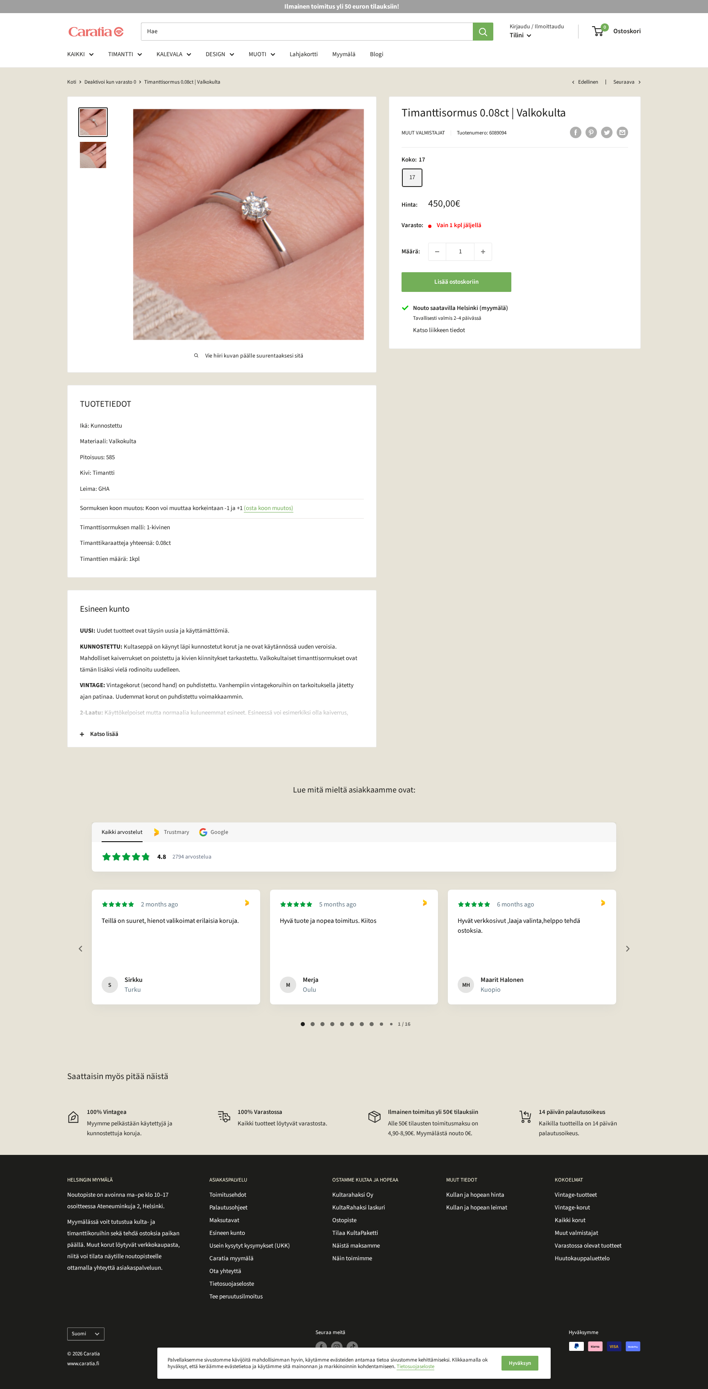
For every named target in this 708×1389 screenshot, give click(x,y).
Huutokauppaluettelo (582, 1258)
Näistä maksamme (356, 1245)
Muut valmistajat (423, 133)
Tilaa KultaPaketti (355, 1233)
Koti (71, 82)
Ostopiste (344, 1220)
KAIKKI (76, 54)
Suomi (79, 1333)
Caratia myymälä (231, 1258)
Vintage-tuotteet (576, 1195)
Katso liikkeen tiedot (439, 330)
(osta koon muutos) (268, 508)
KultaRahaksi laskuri (358, 1207)
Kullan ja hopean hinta (475, 1195)
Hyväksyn (520, 1363)
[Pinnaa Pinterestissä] (591, 132)
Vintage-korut (572, 1207)
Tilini (517, 35)
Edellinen (588, 82)
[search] (307, 32)
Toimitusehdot (227, 1195)
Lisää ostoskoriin (456, 282)
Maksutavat (224, 1220)
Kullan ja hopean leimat (476, 1207)
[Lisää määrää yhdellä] (483, 251)
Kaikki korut (570, 1220)
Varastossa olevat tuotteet (588, 1245)
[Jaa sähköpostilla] (622, 132)
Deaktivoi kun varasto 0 (110, 82)
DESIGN (215, 54)
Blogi (377, 54)
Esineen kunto (227, 1233)
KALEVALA (169, 54)
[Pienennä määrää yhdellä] (437, 251)
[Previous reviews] (80, 948)
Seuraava (624, 82)
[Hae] (483, 32)
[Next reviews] (627, 948)
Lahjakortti (304, 54)
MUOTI (257, 54)
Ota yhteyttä (225, 1271)
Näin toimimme (352, 1258)
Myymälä (344, 54)
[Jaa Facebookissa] (575, 132)
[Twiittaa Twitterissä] (607, 132)
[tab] (303, 1024)
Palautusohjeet (228, 1207)
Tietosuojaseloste (231, 1284)
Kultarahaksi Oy (352, 1195)
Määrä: (411, 251)
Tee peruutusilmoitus (236, 1296)
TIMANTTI (120, 54)
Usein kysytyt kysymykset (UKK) (249, 1245)
